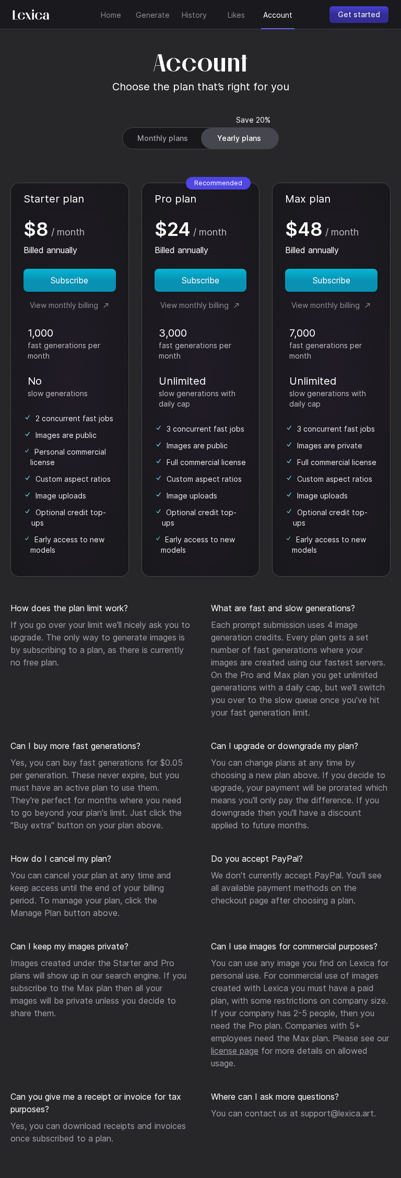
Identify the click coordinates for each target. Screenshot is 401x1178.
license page (234, 1050)
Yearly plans (239, 138)
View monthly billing (66, 305)
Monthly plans (162, 138)
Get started (359, 14)
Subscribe (69, 280)
